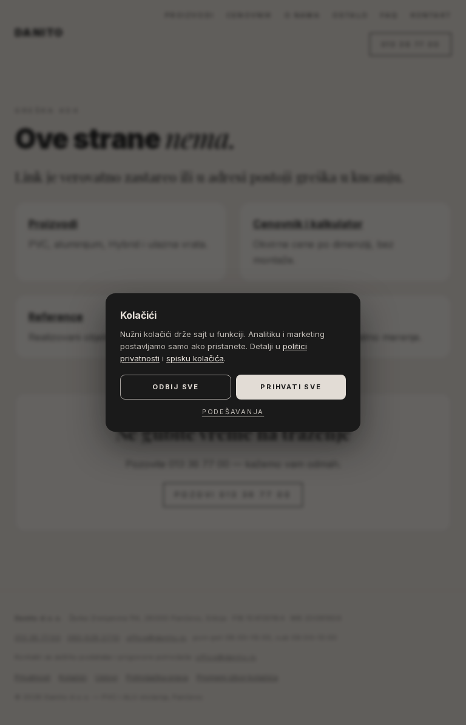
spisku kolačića (195, 358)
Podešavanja (233, 411)
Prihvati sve (290, 387)
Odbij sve (175, 387)
